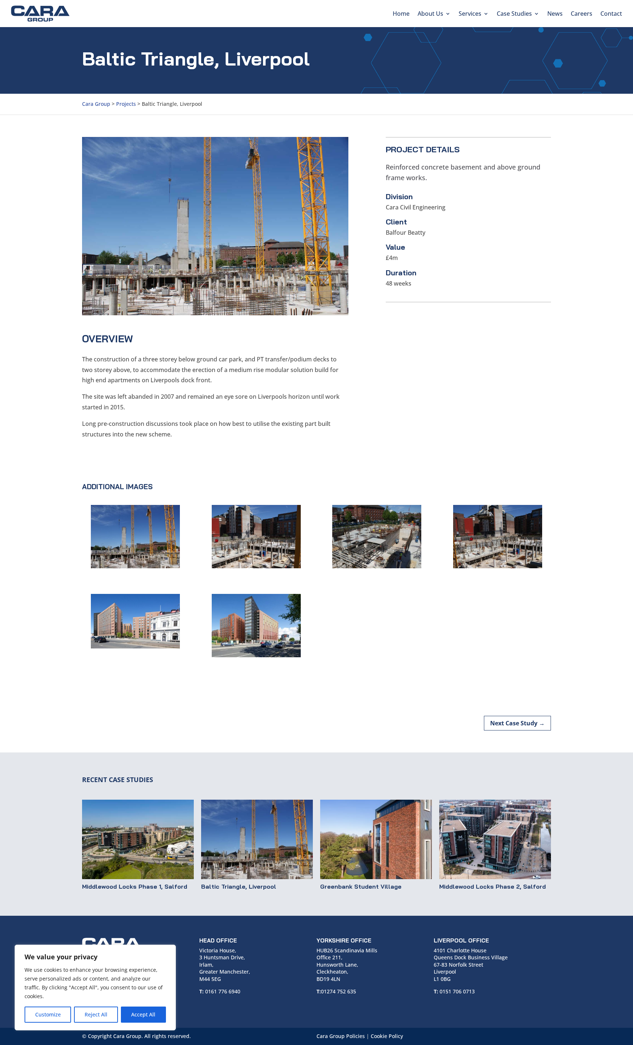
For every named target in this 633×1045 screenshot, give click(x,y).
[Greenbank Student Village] (376, 839)
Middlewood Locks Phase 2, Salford (492, 886)
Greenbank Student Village (360, 886)
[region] (95, 987)
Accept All (143, 1014)
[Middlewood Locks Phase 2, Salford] (495, 839)
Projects (126, 103)
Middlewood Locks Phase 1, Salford (134, 886)
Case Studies (514, 14)
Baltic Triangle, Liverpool (238, 886)
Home (401, 14)
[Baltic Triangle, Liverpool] (257, 839)
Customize (48, 1014)
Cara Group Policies (340, 1036)
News (555, 14)
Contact (611, 14)
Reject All (96, 1014)
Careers (581, 14)
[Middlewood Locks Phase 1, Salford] (138, 839)
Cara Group (96, 103)
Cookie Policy (387, 1036)
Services (470, 14)
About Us (430, 14)
